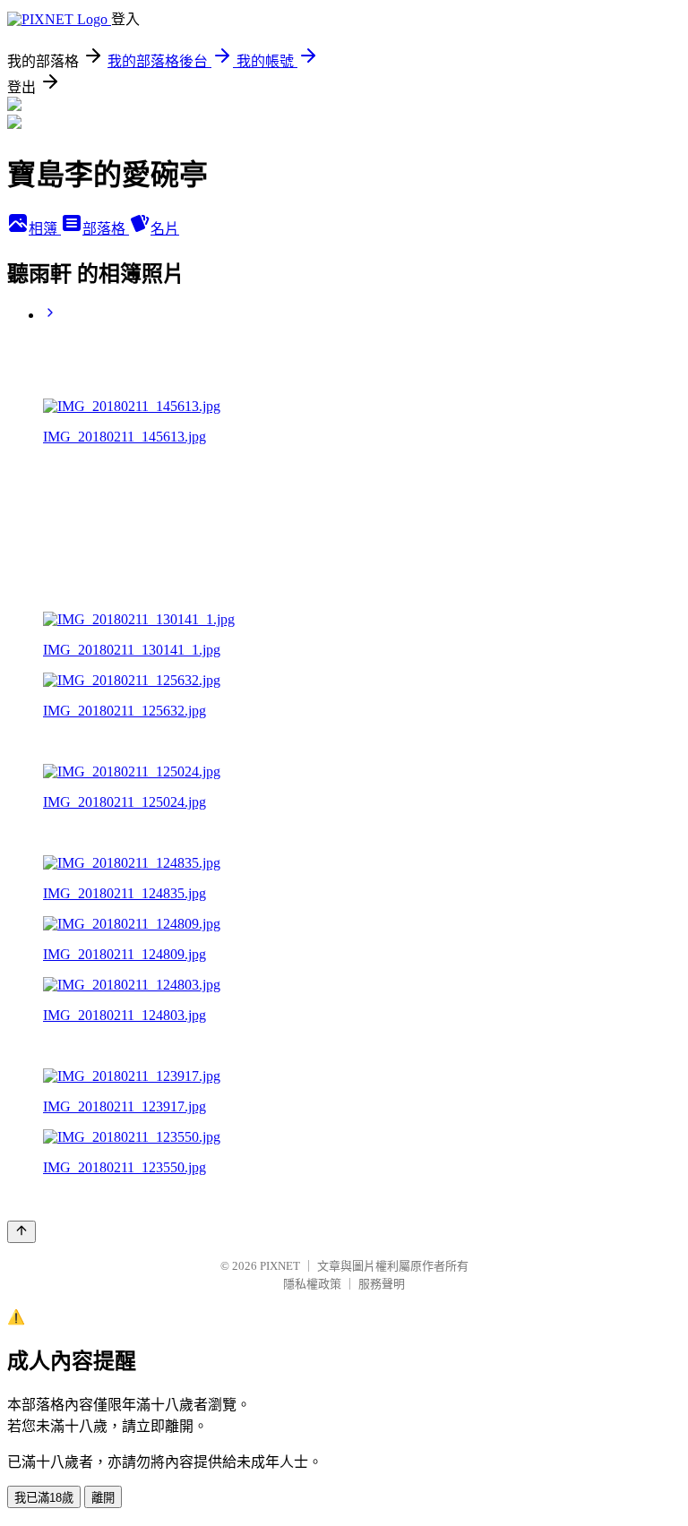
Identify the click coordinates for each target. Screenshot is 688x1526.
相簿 (45, 228)
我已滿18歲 (43, 1498)
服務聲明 (381, 1283)
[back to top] (21, 1232)
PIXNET (280, 1266)
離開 (103, 1498)
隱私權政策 (312, 1283)
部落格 (105, 228)
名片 (164, 228)
